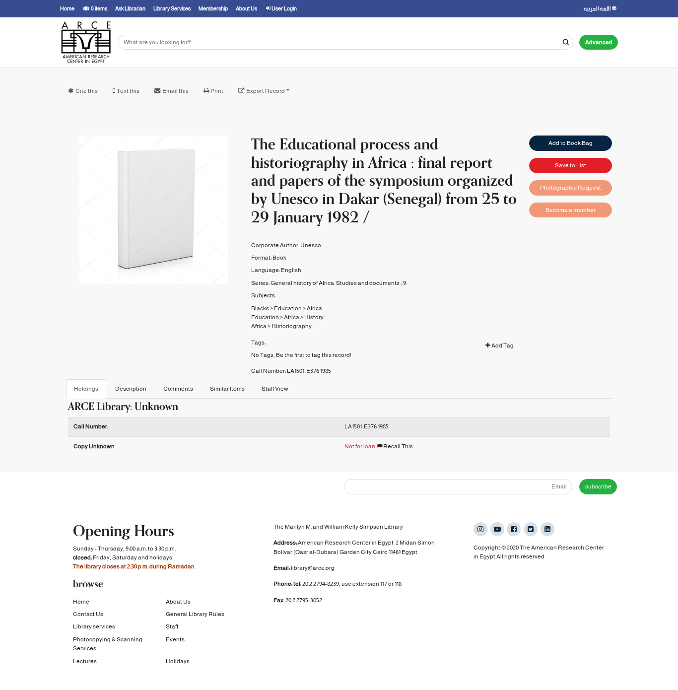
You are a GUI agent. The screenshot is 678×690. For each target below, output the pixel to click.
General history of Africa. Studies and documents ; (336, 282)
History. (314, 317)
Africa (291, 317)
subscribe (598, 486)
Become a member (570, 210)
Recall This (397, 446)
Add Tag (502, 345)
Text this (128, 90)
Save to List (570, 165)
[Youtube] (497, 529)
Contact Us (88, 614)
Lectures (85, 661)
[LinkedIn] (547, 529)
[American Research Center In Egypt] (86, 42)
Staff (172, 626)
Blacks (260, 308)
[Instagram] (480, 529)
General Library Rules (195, 614)
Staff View (275, 388)
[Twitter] (531, 529)
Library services (94, 626)
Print (216, 90)
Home (81, 601)
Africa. (315, 308)
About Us (178, 601)
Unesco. (311, 245)
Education (288, 308)
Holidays (178, 661)
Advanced (598, 42)
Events (175, 639)
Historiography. (292, 326)
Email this (175, 90)
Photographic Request (570, 187)
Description (130, 388)
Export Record (265, 90)
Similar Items (227, 388)
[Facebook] (514, 529)
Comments (178, 388)
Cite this (86, 90)
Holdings (86, 388)
